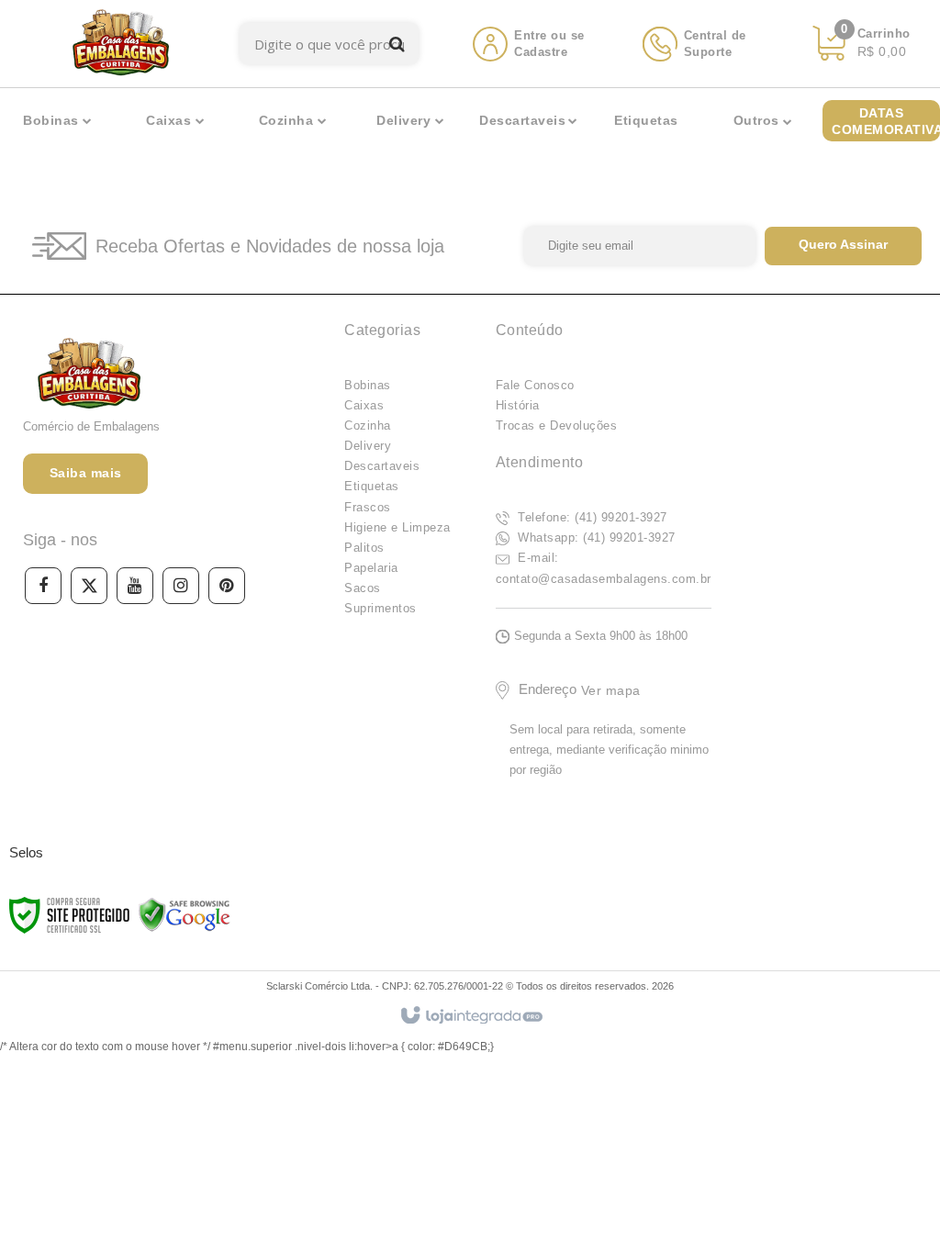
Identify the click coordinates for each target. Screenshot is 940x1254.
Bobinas (367, 385)
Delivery (367, 446)
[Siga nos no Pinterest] (226, 585)
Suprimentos (380, 608)
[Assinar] (843, 246)
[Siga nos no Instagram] (180, 585)
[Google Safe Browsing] (184, 914)
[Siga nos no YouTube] (135, 585)
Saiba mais (86, 472)
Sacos (362, 588)
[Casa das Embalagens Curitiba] (120, 43)
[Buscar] (397, 43)
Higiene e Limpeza (397, 527)
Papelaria (371, 568)
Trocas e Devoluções (557, 425)
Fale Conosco (535, 385)
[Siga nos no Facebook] (43, 585)
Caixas (364, 405)
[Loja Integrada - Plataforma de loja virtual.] (470, 1016)
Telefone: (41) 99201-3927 (590, 517)
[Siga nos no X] (89, 585)
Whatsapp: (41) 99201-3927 (595, 537)
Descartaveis (382, 466)
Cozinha (367, 425)
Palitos (364, 547)
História (518, 405)
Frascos (367, 507)
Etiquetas (371, 486)
